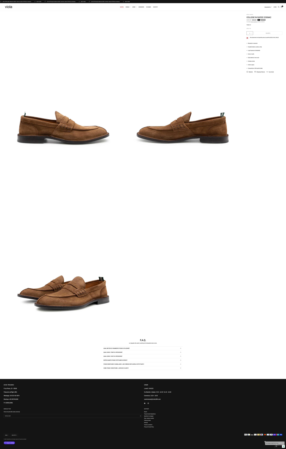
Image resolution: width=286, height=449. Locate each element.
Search (145, 412)
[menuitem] (122, 7)
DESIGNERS (141, 7)
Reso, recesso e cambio (149, 418)
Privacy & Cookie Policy (149, 427)
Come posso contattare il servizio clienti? (116, 368)
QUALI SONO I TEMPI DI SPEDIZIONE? (113, 352)
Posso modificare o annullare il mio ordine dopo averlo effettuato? (124, 364)
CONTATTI (155, 7)
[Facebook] (145, 403)
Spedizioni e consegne (148, 416)
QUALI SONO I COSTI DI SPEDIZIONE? (113, 356)
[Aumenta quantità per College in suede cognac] (252, 33)
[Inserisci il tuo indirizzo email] (140, 416)
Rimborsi (146, 422)
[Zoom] (119, 17)
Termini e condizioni (148, 424)
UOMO (133, 7)
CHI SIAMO (148, 7)
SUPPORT (146, 408)
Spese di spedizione (254, 21)
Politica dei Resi (147, 420)
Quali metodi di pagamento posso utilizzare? (117, 348)
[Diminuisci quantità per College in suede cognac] (248, 33)
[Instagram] (149, 403)
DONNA (127, 7)
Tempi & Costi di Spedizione (150, 414)
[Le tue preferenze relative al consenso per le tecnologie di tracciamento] (283, 446)
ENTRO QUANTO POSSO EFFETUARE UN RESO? (115, 360)
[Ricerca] (278, 7)
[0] (281, 7)
